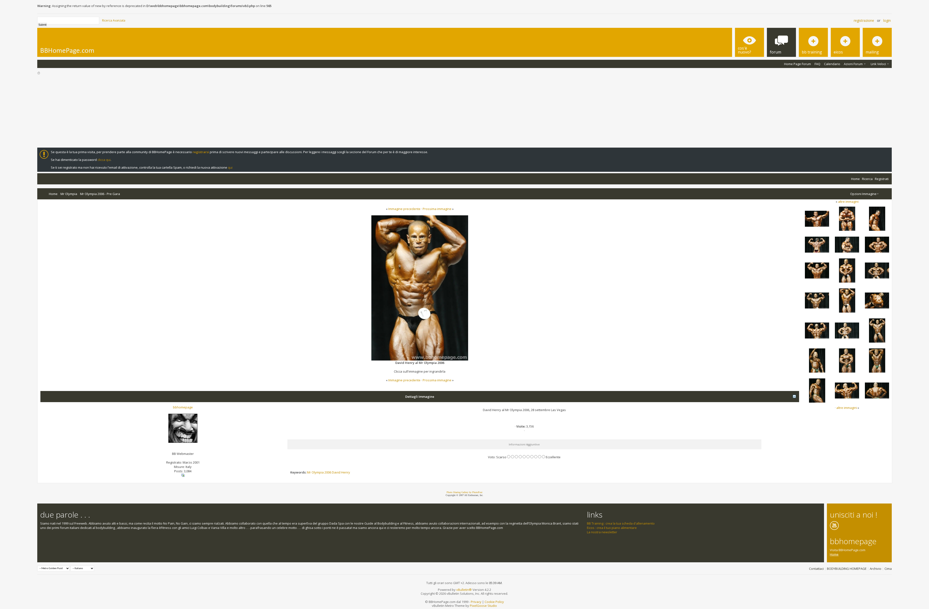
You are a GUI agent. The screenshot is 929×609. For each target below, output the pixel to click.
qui (230, 167)
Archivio (875, 568)
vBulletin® (464, 589)
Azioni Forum (853, 64)
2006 (327, 472)
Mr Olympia (68, 194)
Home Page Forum (797, 64)
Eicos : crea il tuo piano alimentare (612, 528)
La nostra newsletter (602, 532)
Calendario (832, 64)
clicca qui (104, 160)
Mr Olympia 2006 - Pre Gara (100, 194)
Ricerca (867, 179)
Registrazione (864, 20)
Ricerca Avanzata (113, 20)
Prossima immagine (437, 209)
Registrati (882, 179)
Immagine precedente (404, 209)
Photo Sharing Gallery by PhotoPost (464, 492)
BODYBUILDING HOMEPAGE (847, 568)
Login (887, 20)
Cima (888, 568)
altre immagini (848, 201)
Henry (345, 472)
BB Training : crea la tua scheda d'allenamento (621, 523)
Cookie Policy (494, 602)
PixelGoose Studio (483, 605)
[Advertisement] (464, 111)
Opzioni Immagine (863, 194)
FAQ (817, 64)
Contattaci (816, 568)
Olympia (318, 472)
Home (855, 179)
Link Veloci (878, 64)
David (336, 472)
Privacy (476, 602)
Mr (309, 472)
